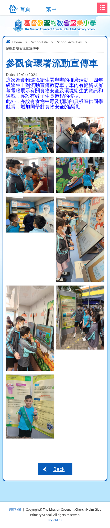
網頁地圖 (15, 509)
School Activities (69, 42)
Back (59, 469)
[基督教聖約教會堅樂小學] (55, 25)
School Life (39, 42)
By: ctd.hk (55, 520)
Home (17, 42)
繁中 (51, 8)
